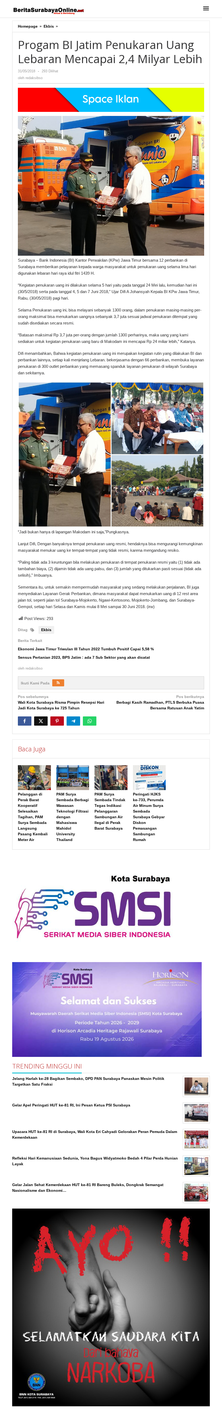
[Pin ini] (57, 721)
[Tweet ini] (41, 721)
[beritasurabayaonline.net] (48, 10)
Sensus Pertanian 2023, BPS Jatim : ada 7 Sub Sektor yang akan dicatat (84, 657)
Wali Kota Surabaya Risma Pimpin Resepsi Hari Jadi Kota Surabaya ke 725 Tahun (61, 702)
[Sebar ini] (24, 721)
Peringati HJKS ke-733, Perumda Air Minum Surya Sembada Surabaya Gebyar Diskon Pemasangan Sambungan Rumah (149, 817)
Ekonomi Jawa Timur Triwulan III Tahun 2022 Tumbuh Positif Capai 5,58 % (86, 649)
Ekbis (46, 630)
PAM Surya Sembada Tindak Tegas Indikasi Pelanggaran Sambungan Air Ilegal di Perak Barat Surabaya (109, 811)
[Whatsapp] (89, 721)
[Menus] (206, 8)
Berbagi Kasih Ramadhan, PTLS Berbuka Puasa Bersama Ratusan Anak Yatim (160, 702)
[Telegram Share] (73, 721)
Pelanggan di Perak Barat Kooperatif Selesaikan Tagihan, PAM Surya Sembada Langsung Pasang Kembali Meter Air (33, 817)
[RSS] (58, 682)
